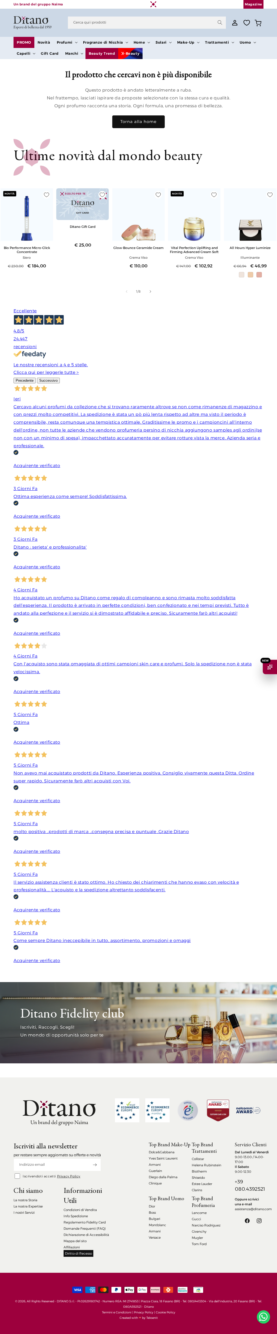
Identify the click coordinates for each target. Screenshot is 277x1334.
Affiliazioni (72, 1247)
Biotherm (199, 1171)
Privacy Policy (68, 1176)
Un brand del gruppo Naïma (38, 4)
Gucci (196, 1219)
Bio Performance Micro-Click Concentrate (27, 250)
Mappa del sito (75, 1241)
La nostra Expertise (28, 1206)
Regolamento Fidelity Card (85, 1222)
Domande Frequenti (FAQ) (85, 1228)
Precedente (25, 380)
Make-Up (185, 42)
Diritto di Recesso (78, 1253)
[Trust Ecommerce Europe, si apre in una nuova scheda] (127, 1110)
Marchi (71, 53)
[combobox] (147, 23)
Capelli (23, 53)
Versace (155, 1237)
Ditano (149, 1307)
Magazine (253, 4)
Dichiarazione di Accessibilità (86, 1235)
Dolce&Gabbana (161, 1152)
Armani (155, 1165)
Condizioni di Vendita (80, 1210)
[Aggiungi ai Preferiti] (46, 194)
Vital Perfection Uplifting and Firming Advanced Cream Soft (194, 250)
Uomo (245, 42)
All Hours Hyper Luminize (250, 248)
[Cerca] (220, 22)
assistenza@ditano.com (253, 1209)
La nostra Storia (25, 1200)
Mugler (197, 1238)
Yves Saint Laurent (163, 1158)
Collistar (198, 1159)
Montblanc (157, 1225)
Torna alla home (138, 121)
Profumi (64, 42)
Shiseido (198, 1178)
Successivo (48, 380)
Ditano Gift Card (82, 227)
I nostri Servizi (24, 1212)
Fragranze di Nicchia (103, 42)
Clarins (197, 1190)
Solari (161, 42)
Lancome (199, 1213)
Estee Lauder (202, 1184)
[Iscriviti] (95, 1164)
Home (139, 42)
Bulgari (154, 1219)
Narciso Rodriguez (206, 1225)
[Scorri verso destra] (150, 291)
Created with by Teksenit (139, 1318)
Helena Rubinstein (206, 1165)
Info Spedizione (76, 1216)
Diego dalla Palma (163, 1177)
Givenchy (199, 1231)
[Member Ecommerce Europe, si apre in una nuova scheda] (157, 1110)
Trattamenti (217, 42)
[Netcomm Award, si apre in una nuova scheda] (218, 1110)
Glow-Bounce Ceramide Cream (138, 248)
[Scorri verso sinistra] (127, 291)
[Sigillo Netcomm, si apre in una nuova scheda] (188, 1110)
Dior (152, 1206)
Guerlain (155, 1171)
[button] (67, 42)
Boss (152, 1212)
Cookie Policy (165, 1312)
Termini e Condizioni (116, 1312)
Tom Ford (199, 1244)
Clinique (155, 1183)
